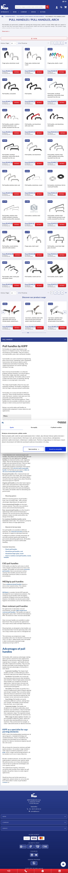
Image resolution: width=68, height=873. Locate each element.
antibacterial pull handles (14, 584)
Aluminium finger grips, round (14, 553)
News (4, 816)
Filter (35, 38)
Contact (4, 782)
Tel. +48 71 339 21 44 (35, 809)
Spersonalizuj (33, 449)
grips (3, 752)
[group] (11, 316)
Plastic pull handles (11, 549)
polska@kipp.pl (35, 811)
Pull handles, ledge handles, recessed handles (30, 16)
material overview (16, 531)
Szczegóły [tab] (34, 427)
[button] (22, 332)
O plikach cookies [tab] (56, 427)
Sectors (42, 11)
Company (24, 11)
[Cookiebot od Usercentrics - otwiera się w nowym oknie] (59, 422)
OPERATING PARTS (10, 16)
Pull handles (7, 339)
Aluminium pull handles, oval (14, 551)
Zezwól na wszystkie (55, 449)
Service (5, 828)
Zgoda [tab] (12, 427)
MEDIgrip (5, 592)
